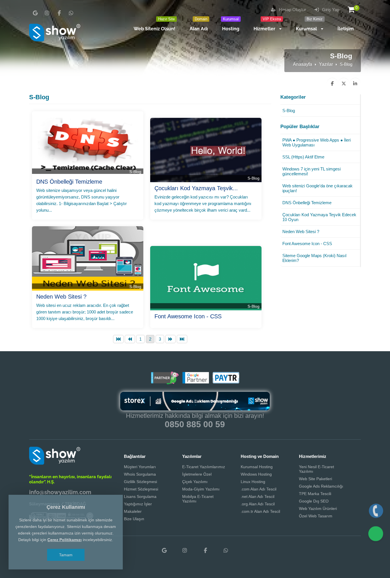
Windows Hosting (256, 474)
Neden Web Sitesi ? (61, 296)
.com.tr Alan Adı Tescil (260, 511)
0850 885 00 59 (195, 424)
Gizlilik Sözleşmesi (140, 481)
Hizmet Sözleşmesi (141, 489)
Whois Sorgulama (140, 474)
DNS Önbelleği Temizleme (69, 181)
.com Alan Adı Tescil (258, 489)
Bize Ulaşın (134, 519)
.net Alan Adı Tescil (257, 496)
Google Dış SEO (314, 501)
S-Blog (135, 171)
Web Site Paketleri (315, 478)
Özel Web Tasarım (315, 516)
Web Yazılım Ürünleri (318, 508)
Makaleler (133, 511)
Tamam (66, 555)
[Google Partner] (195, 382)
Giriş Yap (330, 9)
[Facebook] (59, 13)
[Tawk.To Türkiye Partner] (164, 382)
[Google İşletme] (35, 13)
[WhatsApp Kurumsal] (71, 13)
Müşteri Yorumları (140, 466)
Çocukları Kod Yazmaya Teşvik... (196, 188)
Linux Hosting (253, 481)
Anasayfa (302, 64)
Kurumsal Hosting (257, 466)
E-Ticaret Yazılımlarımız (203, 466)
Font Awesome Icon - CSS (188, 316)
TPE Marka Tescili (315, 493)
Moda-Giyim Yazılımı (201, 489)
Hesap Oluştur (292, 9)
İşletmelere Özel (197, 474)
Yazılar (326, 64)
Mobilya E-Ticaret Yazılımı (198, 498)
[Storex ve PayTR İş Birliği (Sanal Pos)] (225, 382)
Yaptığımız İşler (138, 504)
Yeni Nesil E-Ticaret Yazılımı (316, 469)
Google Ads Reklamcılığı (321, 486)
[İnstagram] (47, 13)
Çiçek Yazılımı (195, 481)
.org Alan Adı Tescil (258, 504)
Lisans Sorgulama (140, 496)
